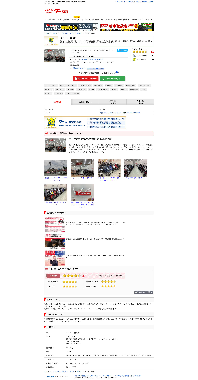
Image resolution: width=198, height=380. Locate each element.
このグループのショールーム (112, 113)
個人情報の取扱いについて (96, 376)
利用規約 (84, 376)
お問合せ (130, 1)
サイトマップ (121, 1)
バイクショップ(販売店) (60, 33)
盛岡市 (79, 33)
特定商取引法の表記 (79, 68)
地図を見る (123, 50)
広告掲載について (110, 376)
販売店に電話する (113, 79)
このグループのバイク (133, 113)
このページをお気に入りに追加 (144, 1)
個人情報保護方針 (135, 376)
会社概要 (77, 376)
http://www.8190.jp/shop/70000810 (91, 59)
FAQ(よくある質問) (123, 376)
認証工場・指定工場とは (96, 68)
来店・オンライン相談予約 (87, 79)
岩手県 (72, 33)
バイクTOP (47, 33)
